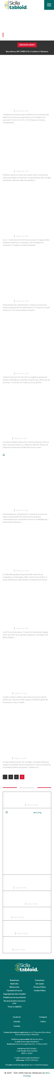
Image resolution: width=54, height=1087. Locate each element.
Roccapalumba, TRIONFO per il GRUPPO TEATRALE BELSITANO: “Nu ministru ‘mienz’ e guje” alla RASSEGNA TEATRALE (26, 943)
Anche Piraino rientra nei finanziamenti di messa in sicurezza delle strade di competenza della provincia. (23, 499)
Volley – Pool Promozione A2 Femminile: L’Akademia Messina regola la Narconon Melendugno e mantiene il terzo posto (26, 225)
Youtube (16, 1026)
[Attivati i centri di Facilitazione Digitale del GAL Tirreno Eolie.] (27, 600)
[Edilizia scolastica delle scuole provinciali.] (27, 542)
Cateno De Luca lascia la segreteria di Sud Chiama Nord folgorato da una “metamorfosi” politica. (26, 682)
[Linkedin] (10, 1022)
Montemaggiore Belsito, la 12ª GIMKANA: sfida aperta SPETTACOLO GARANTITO (26, 912)
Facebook (17, 1017)
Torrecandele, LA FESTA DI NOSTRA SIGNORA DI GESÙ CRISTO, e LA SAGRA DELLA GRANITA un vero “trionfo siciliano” (26, 927)
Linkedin (17, 1021)
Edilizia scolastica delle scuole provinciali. (24, 563)
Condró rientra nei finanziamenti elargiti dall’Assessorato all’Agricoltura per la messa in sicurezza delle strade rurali (26, 290)
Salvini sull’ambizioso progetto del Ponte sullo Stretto (25, 164)
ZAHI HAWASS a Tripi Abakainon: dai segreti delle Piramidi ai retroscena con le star (26, 897)
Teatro (8, 949)
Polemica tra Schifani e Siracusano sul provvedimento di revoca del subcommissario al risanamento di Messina (26, 427)
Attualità (8, 171)
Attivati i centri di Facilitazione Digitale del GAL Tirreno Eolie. (25, 621)
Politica (7, 438)
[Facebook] (9, 1017)
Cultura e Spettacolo (14, 805)
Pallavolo (8, 111)
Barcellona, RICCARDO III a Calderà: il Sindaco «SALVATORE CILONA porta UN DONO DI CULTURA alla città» (25, 798)
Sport (7, 917)
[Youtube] (10, 1026)
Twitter (43, 1021)
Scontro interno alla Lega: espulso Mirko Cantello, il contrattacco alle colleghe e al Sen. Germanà (25, 747)
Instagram (43, 1017)
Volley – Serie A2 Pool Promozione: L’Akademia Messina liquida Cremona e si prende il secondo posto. (27, 100)
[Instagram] (35, 1017)
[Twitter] (36, 1022)
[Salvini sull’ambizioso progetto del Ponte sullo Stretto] (27, 143)
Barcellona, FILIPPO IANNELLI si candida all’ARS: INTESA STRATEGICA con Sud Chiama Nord (25, 881)
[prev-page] (5, 777)
